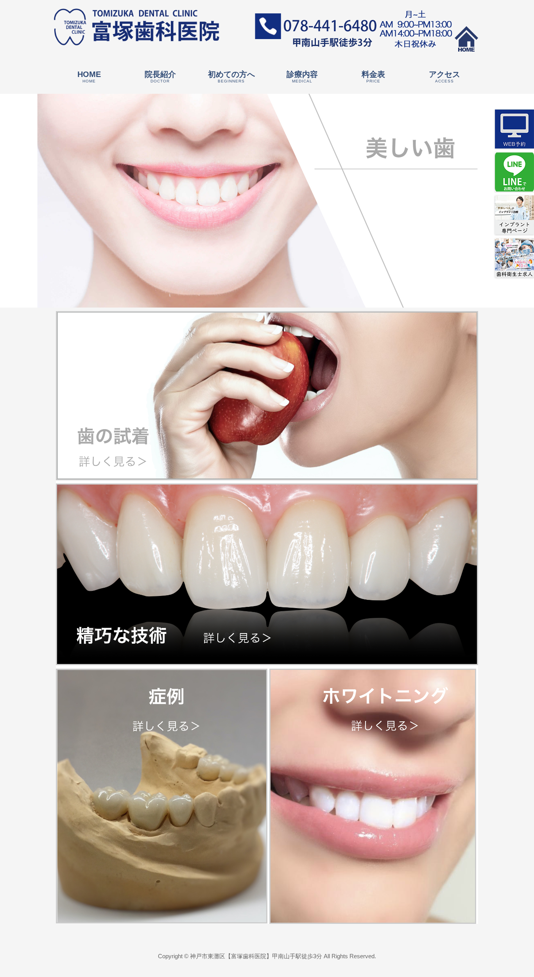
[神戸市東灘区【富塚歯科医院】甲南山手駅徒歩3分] (137, 39)
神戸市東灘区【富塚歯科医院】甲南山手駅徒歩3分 (256, 956)
